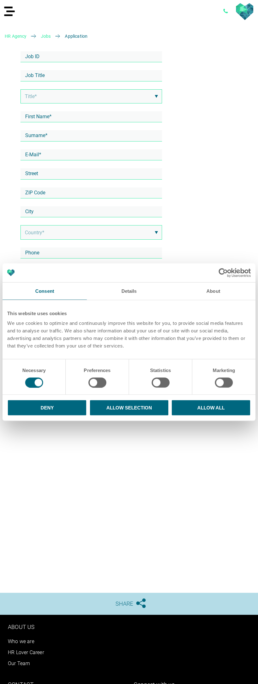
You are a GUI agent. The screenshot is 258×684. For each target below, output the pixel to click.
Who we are (21, 641)
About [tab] (213, 290)
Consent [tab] (44, 290)
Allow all (211, 407)
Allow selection (129, 407)
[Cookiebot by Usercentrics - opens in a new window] (223, 272)
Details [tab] (129, 290)
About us (21, 627)
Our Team (19, 663)
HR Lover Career (26, 652)
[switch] (97, 382)
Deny (47, 407)
